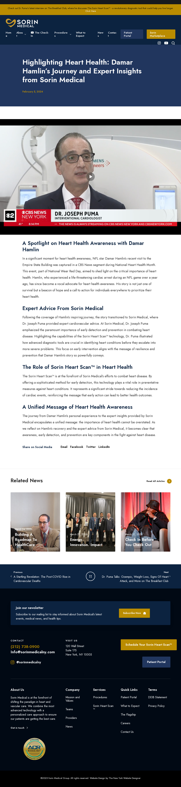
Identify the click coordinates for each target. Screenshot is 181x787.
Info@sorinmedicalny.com (33, 652)
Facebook (76, 447)
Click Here (90, 11)
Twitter (91, 447)
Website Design (97, 778)
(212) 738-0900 (25, 646)
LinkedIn (104, 447)
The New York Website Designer (125, 778)
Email (64, 447)
